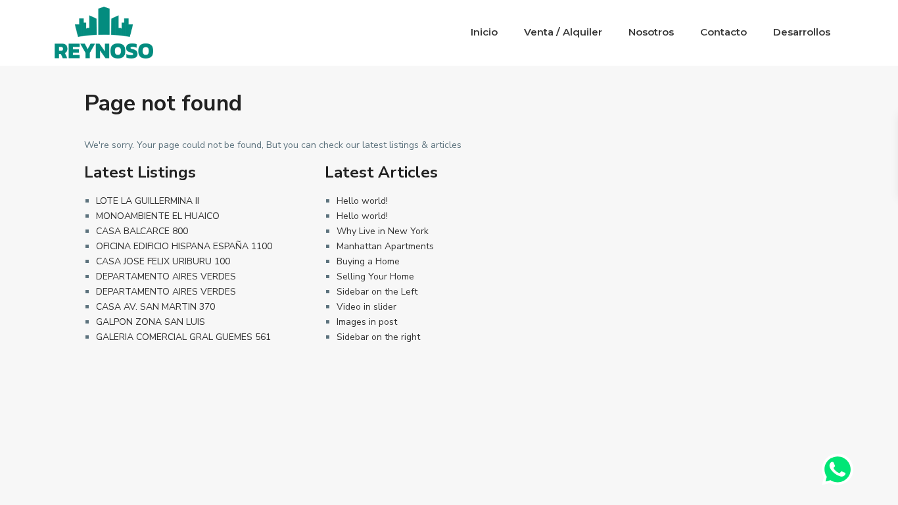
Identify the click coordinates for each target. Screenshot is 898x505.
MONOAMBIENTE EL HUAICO (158, 216)
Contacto (723, 32)
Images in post (367, 322)
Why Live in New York (383, 231)
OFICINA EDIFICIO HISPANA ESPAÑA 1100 (184, 246)
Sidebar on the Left (377, 291)
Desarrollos (801, 32)
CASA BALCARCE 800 (142, 231)
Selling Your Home (375, 276)
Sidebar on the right (378, 337)
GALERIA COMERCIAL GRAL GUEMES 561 (183, 337)
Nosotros (651, 32)
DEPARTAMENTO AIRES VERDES (166, 276)
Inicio (484, 32)
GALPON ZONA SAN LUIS (150, 322)
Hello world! (362, 201)
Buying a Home (368, 261)
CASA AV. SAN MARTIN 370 (155, 307)
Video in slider (366, 307)
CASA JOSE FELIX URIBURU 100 (163, 261)
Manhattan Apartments (385, 246)
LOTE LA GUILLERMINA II (147, 201)
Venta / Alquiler (563, 32)
